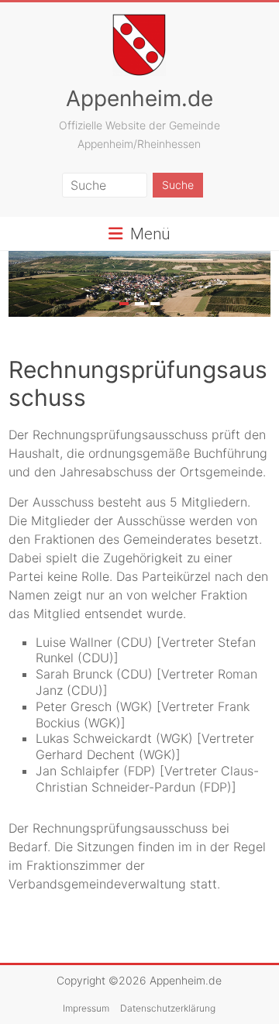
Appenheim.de (139, 98)
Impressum (86, 1008)
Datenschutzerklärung (167, 1008)
